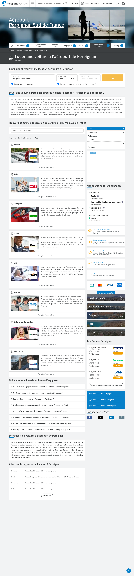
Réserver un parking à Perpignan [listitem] (103, 406)
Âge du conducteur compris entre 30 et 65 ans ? (78, 84)
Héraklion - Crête (97, 298)
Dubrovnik (94, 315)
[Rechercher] (112, 77)
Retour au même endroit (23, 84)
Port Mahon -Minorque (100, 306)
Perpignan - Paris (95, 360)
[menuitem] (15, 3)
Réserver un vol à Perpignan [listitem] (102, 394)
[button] (18, 60)
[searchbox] (52, 3)
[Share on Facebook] (89, 417)
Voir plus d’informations (46, 167)
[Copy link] (121, 417)
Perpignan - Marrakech (97, 348)
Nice (91, 323)
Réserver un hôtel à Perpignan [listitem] (102, 400)
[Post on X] (100, 417)
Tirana (92, 332)
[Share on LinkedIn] (111, 417)
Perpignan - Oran (95, 372)
